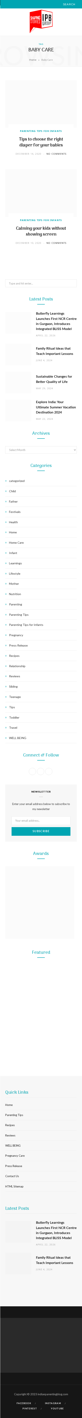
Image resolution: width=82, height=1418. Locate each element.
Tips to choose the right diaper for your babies (41, 142)
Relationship (17, 666)
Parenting (15, 604)
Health (13, 522)
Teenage (15, 697)
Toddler (14, 717)
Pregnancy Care (15, 1155)
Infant (13, 553)
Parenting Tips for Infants (41, 131)
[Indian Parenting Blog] (41, 22)
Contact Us (12, 1176)
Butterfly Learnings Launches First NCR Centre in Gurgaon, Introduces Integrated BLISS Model (41, 1027)
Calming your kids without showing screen (41, 231)
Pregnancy (16, 635)
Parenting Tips (19, 614)
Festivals (15, 512)
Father (13, 501)
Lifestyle (14, 573)
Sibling (13, 686)
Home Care (16, 542)
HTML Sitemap (14, 1186)
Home (32, 59)
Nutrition (15, 594)
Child (12, 491)
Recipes (14, 655)
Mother (14, 583)
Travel (13, 727)
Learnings (15, 563)
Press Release (18, 645)
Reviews (14, 676)
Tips (12, 707)
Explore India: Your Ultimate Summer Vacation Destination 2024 (56, 407)
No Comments (56, 153)
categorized (17, 481)
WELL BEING (17, 738)
